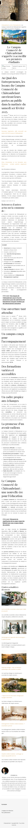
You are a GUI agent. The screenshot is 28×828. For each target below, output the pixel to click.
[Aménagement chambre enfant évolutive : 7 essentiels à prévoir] (14, 713)
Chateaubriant (5, 25)
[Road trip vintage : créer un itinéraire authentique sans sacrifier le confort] (14, 657)
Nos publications (6, 812)
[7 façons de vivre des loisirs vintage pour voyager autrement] (14, 685)
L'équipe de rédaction (7, 810)
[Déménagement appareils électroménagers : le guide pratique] (14, 627)
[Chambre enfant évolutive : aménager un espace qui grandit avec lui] (14, 743)
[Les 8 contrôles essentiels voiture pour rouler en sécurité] (14, 599)
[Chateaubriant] (14, 9)
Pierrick (14, 775)
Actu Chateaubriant (15, 25)
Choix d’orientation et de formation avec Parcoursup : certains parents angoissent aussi (14, 164)
